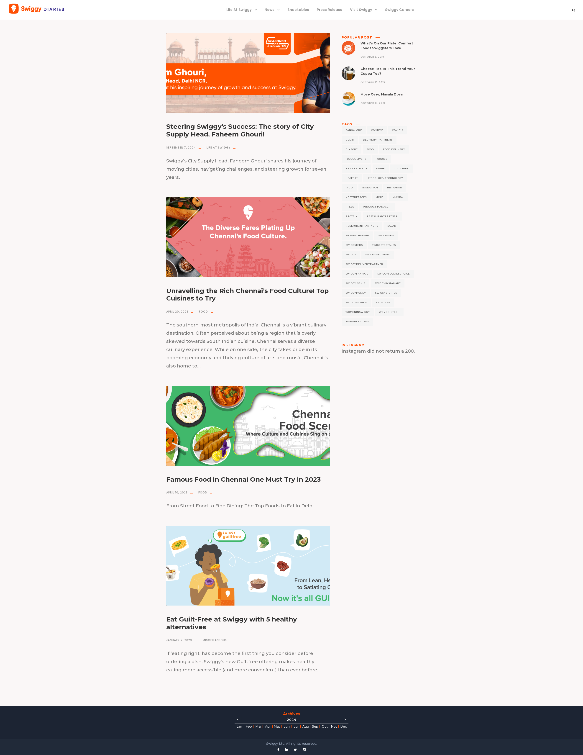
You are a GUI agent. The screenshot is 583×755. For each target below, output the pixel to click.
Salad (391, 225)
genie (380, 168)
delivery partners (378, 139)
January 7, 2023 (179, 640)
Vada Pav (383, 302)
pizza (349, 206)
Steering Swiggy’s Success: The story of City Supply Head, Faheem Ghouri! (240, 130)
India (349, 187)
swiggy (350, 254)
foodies (381, 158)
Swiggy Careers (399, 9)
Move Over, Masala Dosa (382, 94)
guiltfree (401, 168)
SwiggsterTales (384, 245)
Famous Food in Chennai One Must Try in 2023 (243, 479)
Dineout (351, 149)
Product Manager (377, 206)
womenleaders (357, 321)
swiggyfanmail (356, 273)
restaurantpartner (382, 216)
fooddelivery (356, 158)
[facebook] (278, 749)
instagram (370, 187)
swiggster (386, 235)
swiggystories (386, 292)
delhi (349, 139)
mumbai (398, 197)
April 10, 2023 (177, 492)
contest (377, 130)
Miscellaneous (215, 640)
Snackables (298, 9)
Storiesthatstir (357, 235)
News (269, 9)
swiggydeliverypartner (364, 264)
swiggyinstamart (388, 283)
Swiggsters (354, 245)
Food (203, 311)
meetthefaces (356, 197)
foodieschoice (356, 168)
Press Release (329, 9)
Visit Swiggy (361, 9)
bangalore (353, 130)
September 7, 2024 (181, 147)
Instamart (394, 187)
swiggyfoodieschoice (393, 273)
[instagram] (304, 749)
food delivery (394, 149)
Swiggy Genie (355, 283)
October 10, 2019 (373, 82)
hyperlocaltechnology (385, 178)
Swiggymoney (355, 292)
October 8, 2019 (372, 57)
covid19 (397, 130)
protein (351, 216)
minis (380, 197)
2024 (291, 719)
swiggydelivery (377, 254)
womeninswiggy (357, 312)
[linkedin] (286, 749)
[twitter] (295, 749)
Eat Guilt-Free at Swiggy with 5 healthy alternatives (231, 623)
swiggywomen (356, 302)
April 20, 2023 (177, 311)
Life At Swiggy (239, 9)
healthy (351, 178)
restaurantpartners (361, 225)
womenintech (389, 312)
